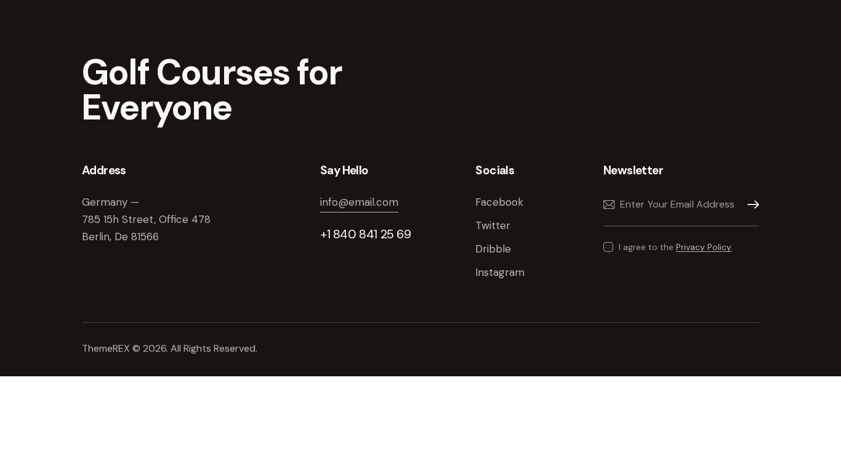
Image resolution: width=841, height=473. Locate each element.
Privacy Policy (703, 247)
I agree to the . (676, 247)
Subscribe (750, 205)
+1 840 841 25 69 (365, 234)
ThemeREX (107, 348)
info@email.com (359, 202)
